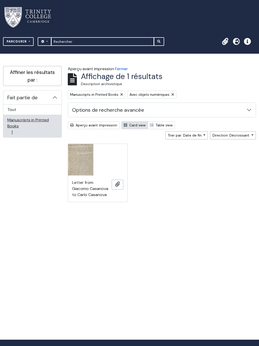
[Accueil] (30, 17)
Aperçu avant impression (96, 125)
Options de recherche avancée (108, 110)
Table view (164, 125)
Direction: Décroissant (231, 135)
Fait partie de (22, 97)
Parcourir (17, 41)
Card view (137, 125)
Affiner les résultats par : (32, 76)
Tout (11, 109)
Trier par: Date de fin (185, 135)
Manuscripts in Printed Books (28, 126)
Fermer (121, 68)
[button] (225, 41)
